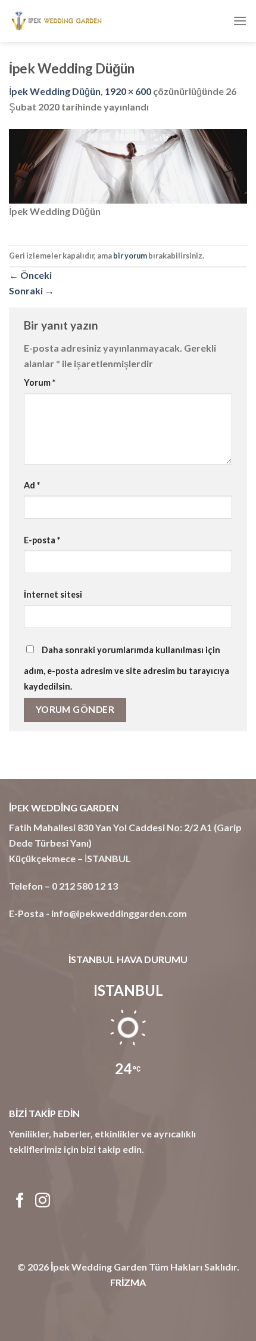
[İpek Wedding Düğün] (128, 164)
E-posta (42, 540)
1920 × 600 (128, 91)
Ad (32, 485)
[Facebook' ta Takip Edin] (20, 1201)
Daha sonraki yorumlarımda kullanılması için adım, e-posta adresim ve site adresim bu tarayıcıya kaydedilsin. (126, 668)
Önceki (30, 275)
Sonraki (31, 290)
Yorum (39, 382)
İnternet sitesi (53, 594)
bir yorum (130, 255)
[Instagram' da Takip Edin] (42, 1201)
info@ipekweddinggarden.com (119, 913)
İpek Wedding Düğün (55, 91)
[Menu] (240, 20)
